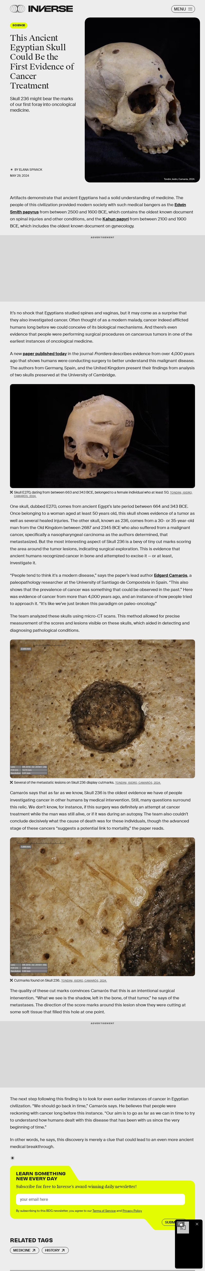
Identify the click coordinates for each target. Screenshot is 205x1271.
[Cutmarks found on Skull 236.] (102, 906)
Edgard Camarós (170, 575)
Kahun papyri (115, 219)
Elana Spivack (30, 170)
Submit (171, 1222)
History (52, 1250)
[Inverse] (51, 8)
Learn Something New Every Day (41, 1175)
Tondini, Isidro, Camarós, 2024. (138, 782)
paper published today (45, 353)
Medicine (21, 1250)
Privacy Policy (132, 1211)
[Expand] (180, 1224)
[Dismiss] (197, 1224)
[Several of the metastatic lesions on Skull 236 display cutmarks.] (102, 708)
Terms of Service (104, 1211)
